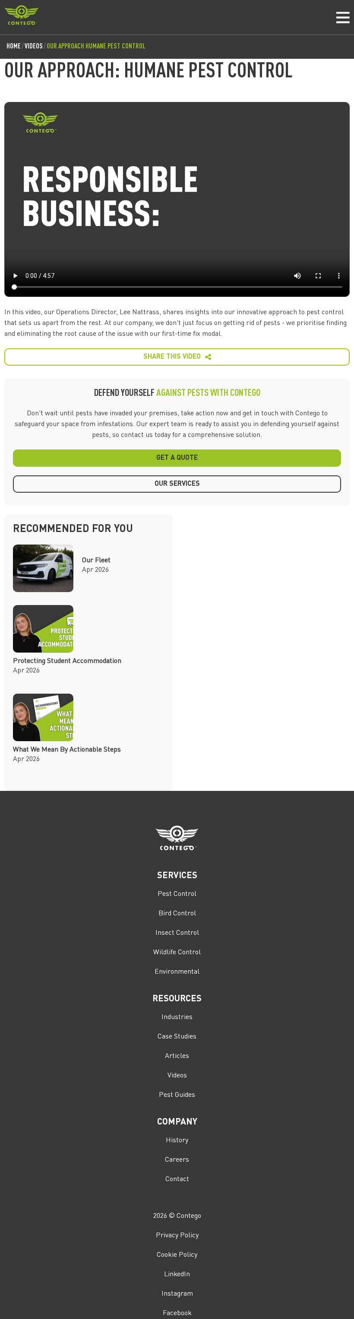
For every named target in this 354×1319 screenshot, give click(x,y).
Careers (177, 1160)
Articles (177, 1056)
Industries (177, 1017)
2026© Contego (177, 1216)
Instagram (177, 1293)
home (13, 46)
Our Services (177, 484)
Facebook (177, 1313)
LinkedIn (177, 1274)
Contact (177, 1179)
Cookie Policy (177, 1255)
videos (34, 46)
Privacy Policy (177, 1235)
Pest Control (177, 894)
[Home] (21, 17)
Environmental (177, 972)
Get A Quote (177, 458)
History (177, 1140)
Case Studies (177, 1036)
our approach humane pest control (96, 46)
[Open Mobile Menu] (341, 17)
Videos (177, 1075)
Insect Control (177, 933)
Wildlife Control (177, 952)
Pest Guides (177, 1095)
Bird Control (177, 913)
